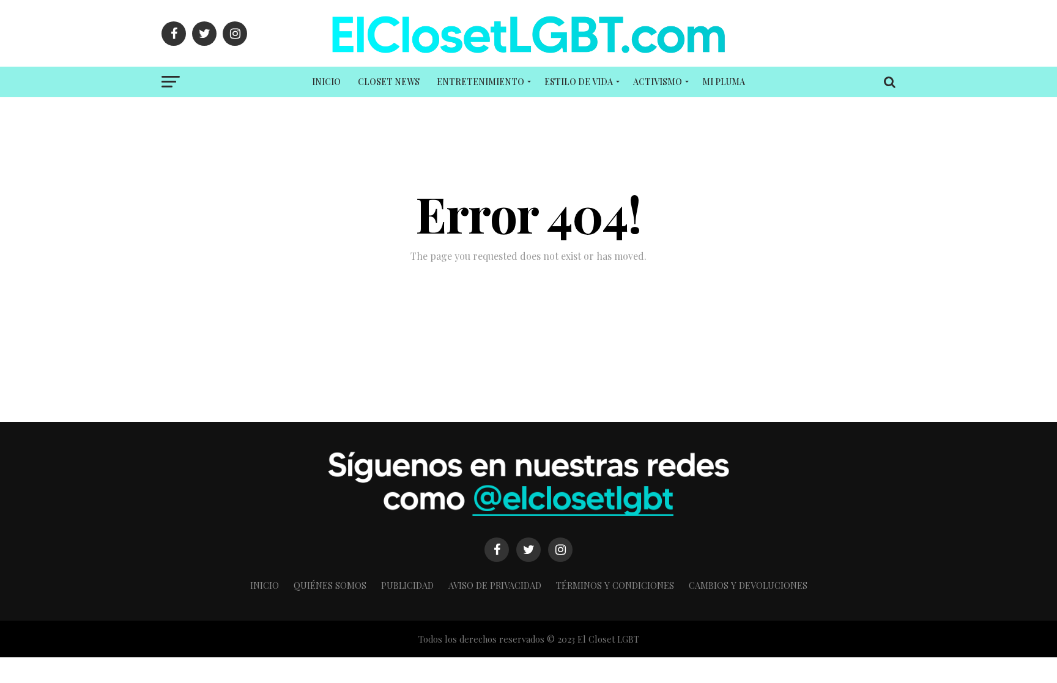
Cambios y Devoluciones (748, 585)
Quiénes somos (330, 585)
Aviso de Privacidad (494, 585)
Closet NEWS (389, 81)
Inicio (326, 81)
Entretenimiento (480, 81)
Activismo (657, 81)
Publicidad (407, 585)
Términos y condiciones (615, 585)
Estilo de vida (578, 81)
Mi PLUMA (723, 81)
